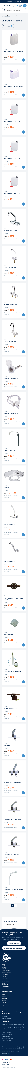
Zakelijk (3, 1008)
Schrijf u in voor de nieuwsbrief (15, 948)
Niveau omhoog (10, 924)
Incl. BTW (5, 5)
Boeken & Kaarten (6, 979)
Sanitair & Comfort (9, 15)
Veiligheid (4, 977)
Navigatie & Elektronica (4, 968)
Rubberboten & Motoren (5, 987)
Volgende (19, 905)
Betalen (3, 994)
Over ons (4, 1000)
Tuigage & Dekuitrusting (5, 984)
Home (3, 15)
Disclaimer (4, 1062)
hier (8, 1053)
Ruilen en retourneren (4, 1003)
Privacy (8, 1062)
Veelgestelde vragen (7, 1006)
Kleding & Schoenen (6, 974)
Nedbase (8, 1064)
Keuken (16, 15)
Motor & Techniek (6, 970)
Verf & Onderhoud (6, 981)
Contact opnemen (14, 943)
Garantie (4, 996)
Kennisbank (4, 998)
